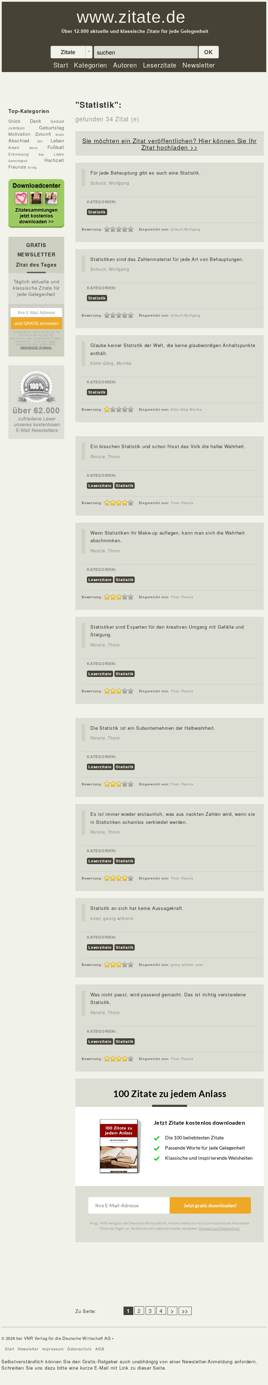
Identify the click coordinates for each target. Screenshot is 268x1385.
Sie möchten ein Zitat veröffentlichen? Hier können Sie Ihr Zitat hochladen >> (169, 143)
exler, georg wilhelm (112, 918)
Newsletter (28, 1348)
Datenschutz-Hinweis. (36, 347)
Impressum (53, 1348)
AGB (99, 1348)
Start (9, 1348)
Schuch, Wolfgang (109, 183)
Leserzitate (100, 485)
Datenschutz (79, 1348)
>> (185, 1311)
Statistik (97, 211)
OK (208, 52)
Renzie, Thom (105, 456)
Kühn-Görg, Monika (111, 363)
